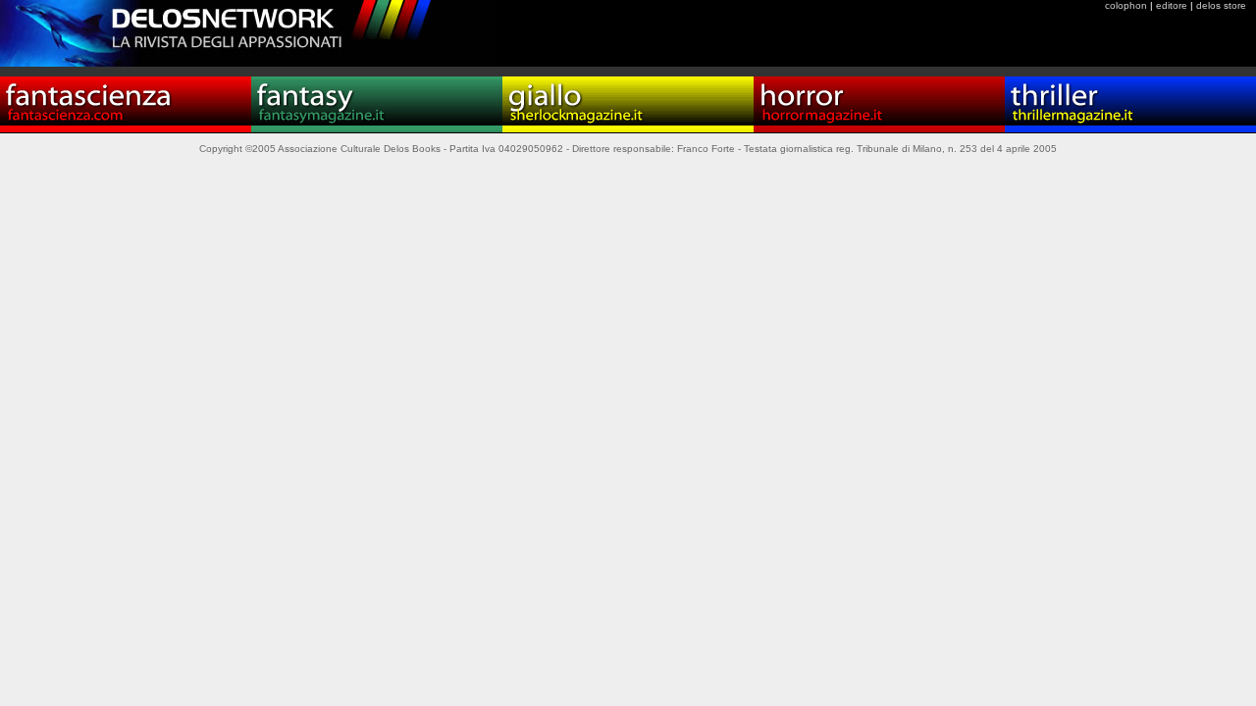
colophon (1126, 5)
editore (1171, 5)
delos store (1221, 5)
